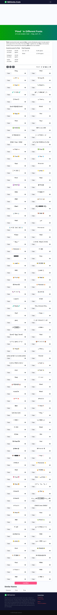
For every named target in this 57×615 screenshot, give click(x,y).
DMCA (39, 601)
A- (7, 66)
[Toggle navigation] (50, 2)
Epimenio (8, 590)
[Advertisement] (28, 14)
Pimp (24, 590)
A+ (13, 66)
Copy (8, 73)
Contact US (40, 597)
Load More (26, 583)
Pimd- (16, 590)
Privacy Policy (41, 598)
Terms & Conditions (42, 603)
